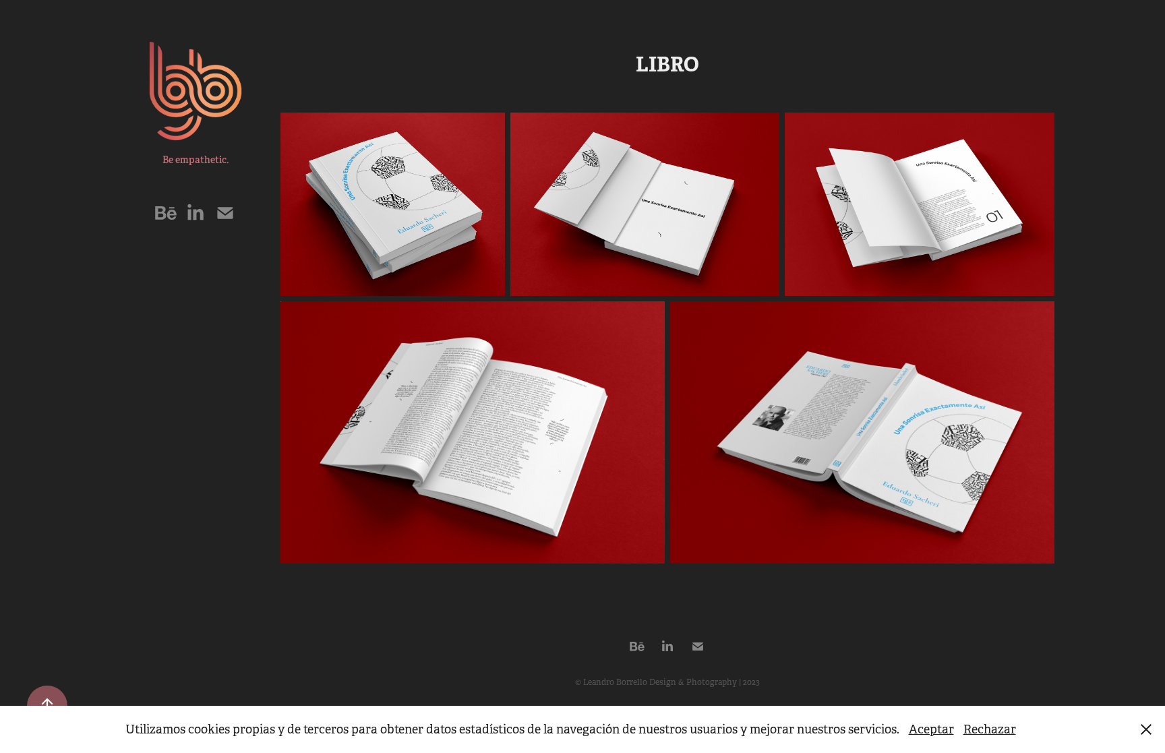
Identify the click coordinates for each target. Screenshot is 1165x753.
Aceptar (931, 729)
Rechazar (989, 729)
